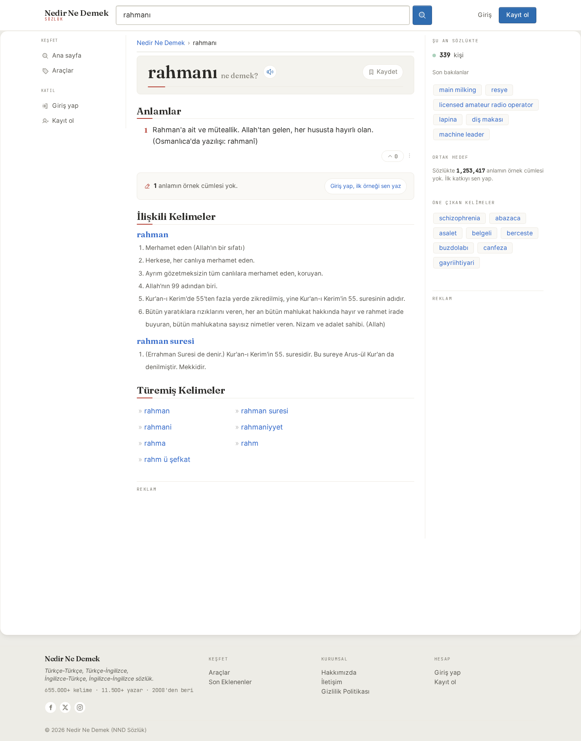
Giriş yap (447, 672)
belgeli (482, 233)
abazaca (508, 218)
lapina (448, 119)
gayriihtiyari (456, 262)
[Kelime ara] (422, 15)
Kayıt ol (517, 15)
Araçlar (219, 672)
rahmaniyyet (262, 427)
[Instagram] (80, 707)
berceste (520, 233)
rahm (249, 443)
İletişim (331, 682)
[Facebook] (51, 707)
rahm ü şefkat (167, 459)
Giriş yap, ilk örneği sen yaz (365, 185)
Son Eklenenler (230, 682)
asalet (448, 233)
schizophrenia (459, 218)
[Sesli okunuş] (270, 72)
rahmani (158, 427)
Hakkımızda (339, 672)
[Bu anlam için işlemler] (409, 155)
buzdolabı (453, 247)
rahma (155, 443)
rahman (152, 234)
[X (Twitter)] (65, 707)
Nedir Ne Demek (161, 43)
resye (499, 90)
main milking (457, 90)
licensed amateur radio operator (486, 105)
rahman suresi (165, 341)
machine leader (461, 134)
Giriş (485, 15)
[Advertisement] (275, 549)
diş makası (487, 119)
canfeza (495, 247)
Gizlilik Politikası (345, 691)
